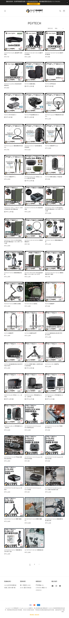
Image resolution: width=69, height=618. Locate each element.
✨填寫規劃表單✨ (33, 4)
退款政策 (37, 614)
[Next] (39, 564)
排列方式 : (50, 28)
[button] (5, 11)
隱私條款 (32, 614)
